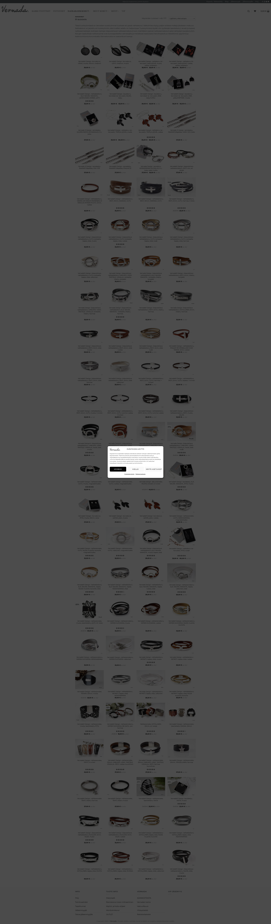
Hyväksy (118, 469)
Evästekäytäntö (129, 474)
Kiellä (135, 469)
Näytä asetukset (153, 469)
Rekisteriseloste (140, 474)
